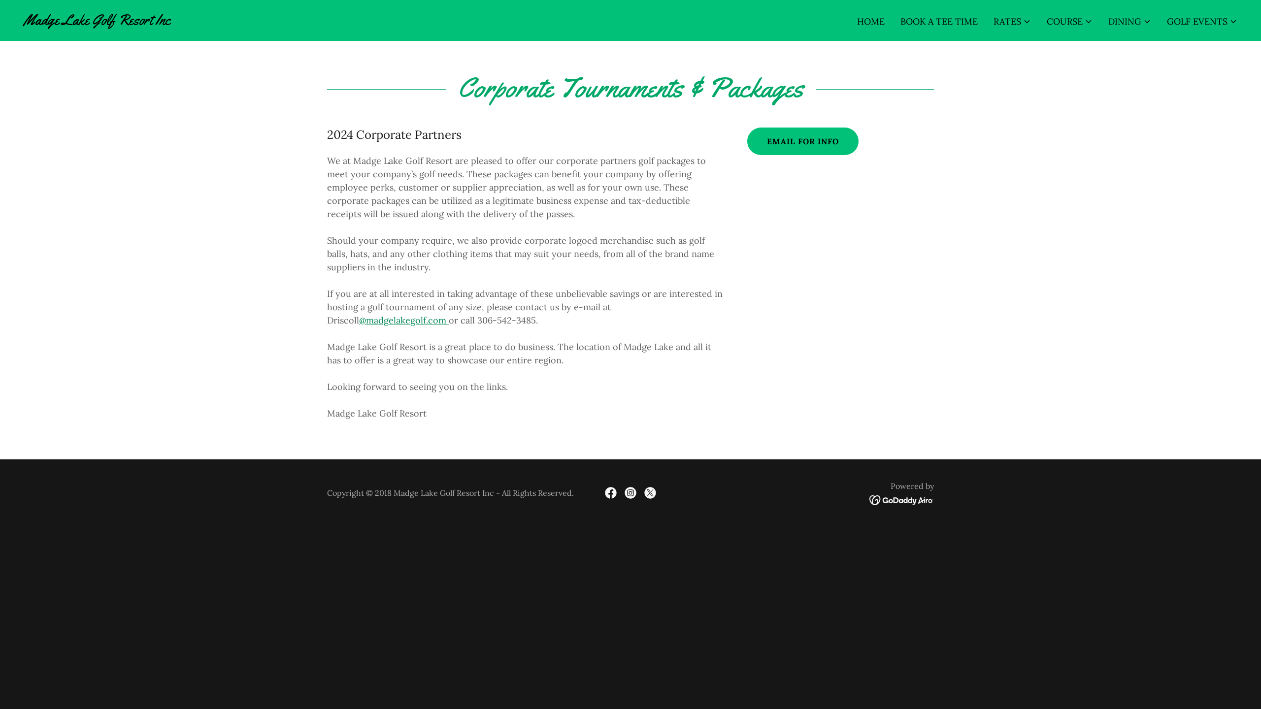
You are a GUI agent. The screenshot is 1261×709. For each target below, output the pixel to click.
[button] (1012, 22)
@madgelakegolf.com (404, 320)
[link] (97, 21)
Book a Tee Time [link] (939, 21)
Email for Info (803, 141)
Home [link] (871, 21)
